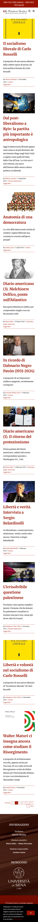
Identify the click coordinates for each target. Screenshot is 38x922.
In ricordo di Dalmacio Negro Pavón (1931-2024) (18, 365)
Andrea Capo (9, 247)
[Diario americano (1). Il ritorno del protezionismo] (19, 416)
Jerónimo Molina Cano (12, 393)
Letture (10, 82)
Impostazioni (17, 919)
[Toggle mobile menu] (34, 11)
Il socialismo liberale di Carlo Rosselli (17, 49)
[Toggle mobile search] (29, 11)
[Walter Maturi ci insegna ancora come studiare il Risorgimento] (19, 721)
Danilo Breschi (10, 787)
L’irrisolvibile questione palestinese (15, 592)
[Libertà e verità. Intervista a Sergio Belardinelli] (19, 491)
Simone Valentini (11, 79)
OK (31, 913)
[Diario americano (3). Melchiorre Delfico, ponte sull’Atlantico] (19, 269)
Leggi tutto (6, 84)
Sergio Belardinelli (11, 548)
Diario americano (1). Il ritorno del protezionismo (18, 436)
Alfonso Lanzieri (10, 178)
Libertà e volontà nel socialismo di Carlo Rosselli (18, 670)
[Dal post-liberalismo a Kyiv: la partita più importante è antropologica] (19, 103)
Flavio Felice (9, 322)
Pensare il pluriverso (15, 181)
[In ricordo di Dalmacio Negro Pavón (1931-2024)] (19, 345)
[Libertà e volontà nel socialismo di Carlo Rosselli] (19, 650)
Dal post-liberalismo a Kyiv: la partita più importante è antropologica (18, 129)
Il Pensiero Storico (12, 903)
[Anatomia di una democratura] (19, 202)
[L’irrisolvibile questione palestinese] (19, 572)
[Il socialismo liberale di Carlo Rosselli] (19, 29)
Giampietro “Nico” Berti (13, 626)
